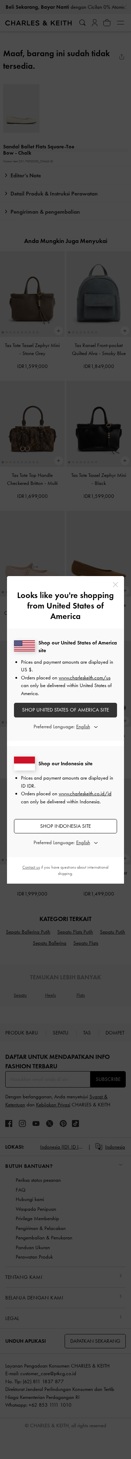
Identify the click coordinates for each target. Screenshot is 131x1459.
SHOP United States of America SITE (65, 710)
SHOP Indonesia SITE (65, 826)
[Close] (115, 585)
